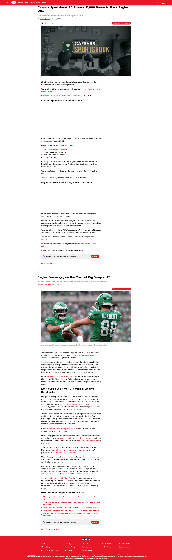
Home (43, 263)
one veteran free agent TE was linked (59, 376)
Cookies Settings (88, 550)
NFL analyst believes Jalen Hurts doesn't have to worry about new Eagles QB (71, 498)
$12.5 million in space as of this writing (76, 404)
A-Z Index (68, 550)
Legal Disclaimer (125, 547)
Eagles (20, 3)
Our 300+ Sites (106, 544)
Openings (68, 544)
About (44, 3)
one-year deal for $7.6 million (65, 453)
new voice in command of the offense (59, 478)
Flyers (38, 3)
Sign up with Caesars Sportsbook (55, 150)
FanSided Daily (124, 544)
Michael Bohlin (45, 285)
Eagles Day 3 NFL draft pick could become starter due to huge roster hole (70, 507)
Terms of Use (87, 547)
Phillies (26, 3)
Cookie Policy (106, 547)
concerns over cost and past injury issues (63, 429)
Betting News (51, 263)
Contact (85, 544)
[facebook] (157, 2)
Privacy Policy (70, 547)
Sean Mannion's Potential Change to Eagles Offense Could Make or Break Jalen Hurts (70, 514)
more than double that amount (88, 441)
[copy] (52, 23)
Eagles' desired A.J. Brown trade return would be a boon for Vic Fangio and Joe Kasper (71, 503)
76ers (33, 3)
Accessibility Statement (49, 550)
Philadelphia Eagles (53, 529)
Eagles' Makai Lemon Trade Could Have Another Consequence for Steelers (71, 510)
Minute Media (31, 555)
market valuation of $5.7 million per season (75, 438)
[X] (161, 2)
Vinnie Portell (45, 19)
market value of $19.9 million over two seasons (67, 450)
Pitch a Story (45, 547)
